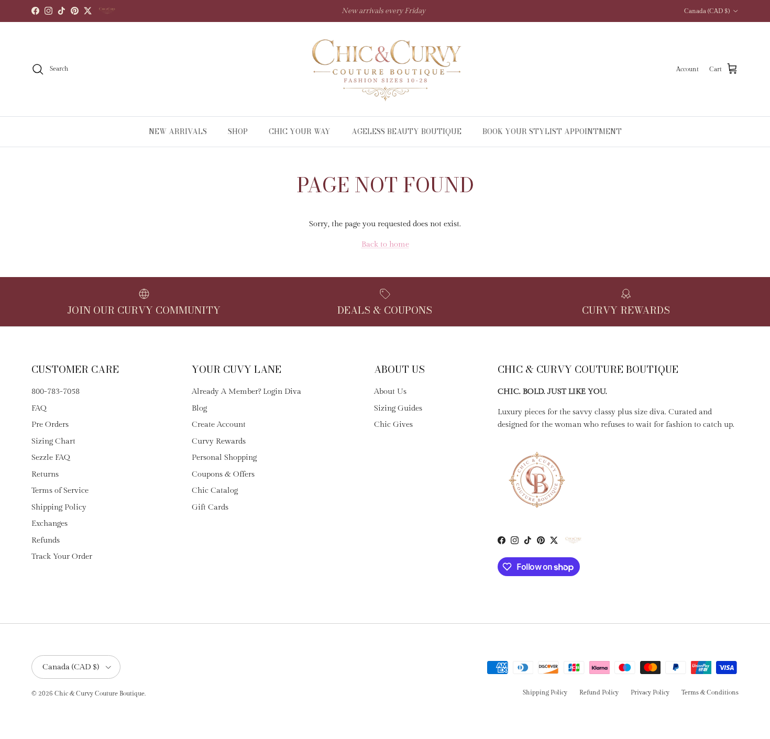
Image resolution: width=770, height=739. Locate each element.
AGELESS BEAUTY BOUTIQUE (406, 131)
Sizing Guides (398, 408)
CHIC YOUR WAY (300, 131)
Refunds (45, 540)
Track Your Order (61, 556)
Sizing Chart (53, 441)
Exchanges (49, 523)
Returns (45, 474)
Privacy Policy (650, 692)
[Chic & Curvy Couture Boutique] (385, 69)
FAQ (39, 408)
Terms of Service (60, 490)
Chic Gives (393, 424)
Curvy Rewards (219, 441)
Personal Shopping (224, 457)
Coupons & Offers (223, 474)
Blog (199, 408)
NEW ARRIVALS (178, 131)
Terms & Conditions (710, 692)
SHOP (238, 131)
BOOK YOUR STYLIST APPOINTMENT (552, 131)
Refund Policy (599, 692)
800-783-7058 (55, 391)
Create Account (219, 424)
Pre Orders (50, 424)
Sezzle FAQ (50, 457)
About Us (390, 391)
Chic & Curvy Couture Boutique (99, 693)
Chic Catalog (215, 490)
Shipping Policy (58, 507)
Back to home (385, 244)
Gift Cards (210, 507)
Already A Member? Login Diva (246, 391)
